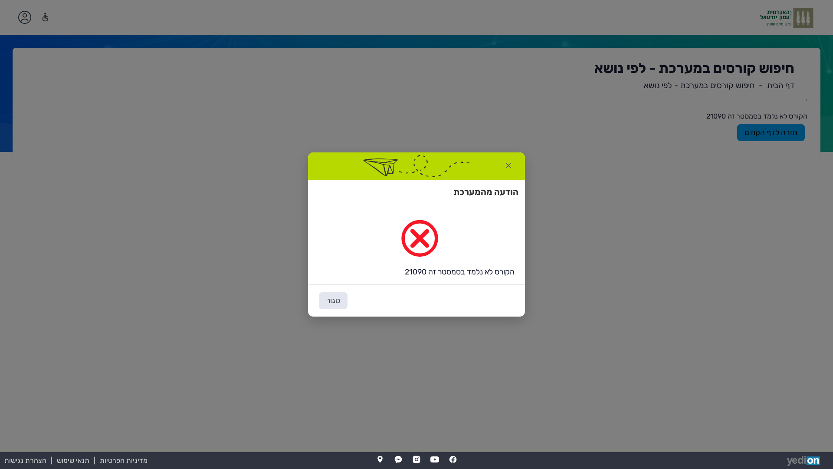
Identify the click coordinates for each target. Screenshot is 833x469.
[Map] (380, 459)
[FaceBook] (453, 459)
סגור (333, 300)
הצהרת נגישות (25, 460)
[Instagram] (416, 459)
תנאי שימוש (73, 460)
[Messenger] (398, 459)
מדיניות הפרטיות (124, 460)
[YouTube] (434, 459)
